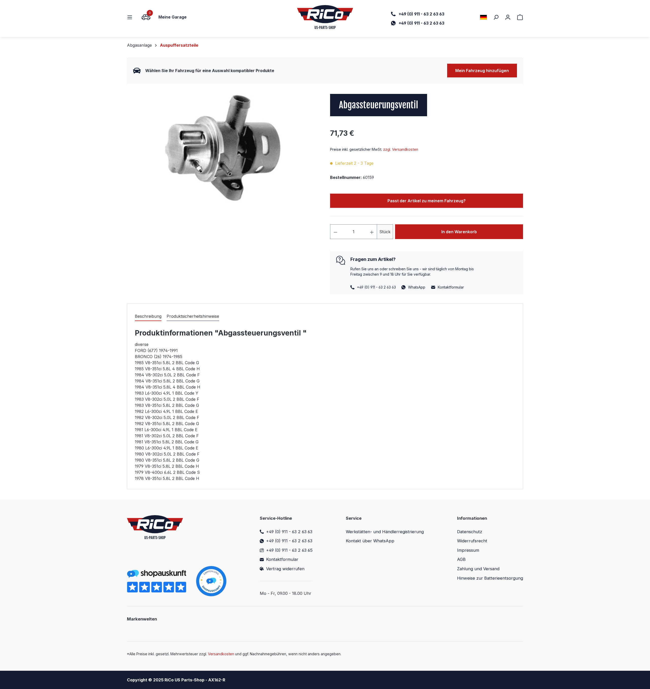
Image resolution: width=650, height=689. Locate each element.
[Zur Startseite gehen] (325, 17)
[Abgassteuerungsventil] (223, 148)
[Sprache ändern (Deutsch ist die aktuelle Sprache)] (483, 17)
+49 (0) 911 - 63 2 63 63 (289, 531)
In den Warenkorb (459, 231)
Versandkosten (221, 654)
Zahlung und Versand (478, 568)
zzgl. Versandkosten (400, 149)
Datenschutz (469, 531)
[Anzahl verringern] (335, 231)
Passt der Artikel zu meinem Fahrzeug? (426, 200)
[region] (223, 148)
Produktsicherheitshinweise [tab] (193, 316)
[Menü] (131, 17)
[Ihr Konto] (508, 17)
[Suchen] (496, 17)
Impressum (468, 550)
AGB (461, 559)
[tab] (148, 316)
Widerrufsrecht (472, 540)
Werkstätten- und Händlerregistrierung (385, 531)
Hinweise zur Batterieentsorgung (490, 578)
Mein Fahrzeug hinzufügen (482, 70)
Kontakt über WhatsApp (370, 540)
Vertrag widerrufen (285, 568)
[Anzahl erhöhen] (372, 231)
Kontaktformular (451, 287)
